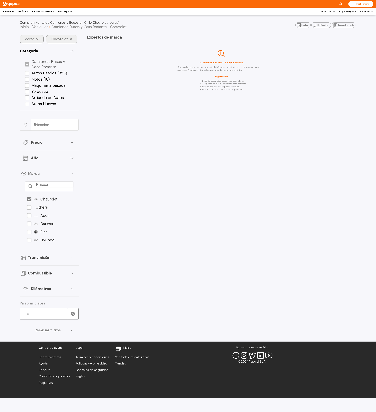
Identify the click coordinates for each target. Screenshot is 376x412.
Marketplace (65, 11)
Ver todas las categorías (132, 357)
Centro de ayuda (366, 11)
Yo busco (39, 91)
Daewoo (47, 223)
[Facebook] (236, 355)
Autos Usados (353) (49, 73)
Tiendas (120, 363)
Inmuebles (8, 11)
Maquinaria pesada (48, 85)
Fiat (43, 231)
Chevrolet (49, 199)
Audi (44, 215)
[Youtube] (269, 355)
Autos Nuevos (43, 103)
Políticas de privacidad (91, 363)
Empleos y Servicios (43, 11)
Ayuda (43, 363)
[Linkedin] (260, 355)
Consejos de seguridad (347, 11)
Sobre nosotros (50, 357)
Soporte (44, 370)
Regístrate (46, 383)
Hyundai (47, 240)
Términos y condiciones (92, 357)
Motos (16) (40, 79)
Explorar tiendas (328, 11)
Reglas (80, 376)
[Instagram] (244, 355)
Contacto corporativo (54, 376)
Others (42, 207)
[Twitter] (252, 355)
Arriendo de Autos (47, 97)
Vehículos (23, 11)
